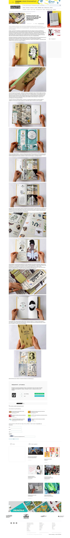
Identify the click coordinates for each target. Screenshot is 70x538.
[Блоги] (11, 444)
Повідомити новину (35, 5)
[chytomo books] (35, 2)
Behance (32, 378)
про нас (53, 522)
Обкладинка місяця (49, 9)
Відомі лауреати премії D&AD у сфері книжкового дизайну (18, 412)
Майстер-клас (46, 7)
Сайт (9, 431)
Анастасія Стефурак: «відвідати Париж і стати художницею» (32, 477)
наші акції (53, 524)
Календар (28, 7)
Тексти (28, 529)
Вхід (24, 5)
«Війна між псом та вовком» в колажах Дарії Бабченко (32, 457)
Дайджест (41, 525)
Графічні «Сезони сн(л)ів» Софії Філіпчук (32, 495)
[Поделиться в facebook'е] (22, 403)
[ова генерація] (54, 27)
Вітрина (51, 7)
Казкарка (54, 9)
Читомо (10, 11)
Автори (53, 528)
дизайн (15, 406)
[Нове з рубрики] (29, 444)
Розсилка (42, 5)
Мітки (40, 529)
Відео (34, 9)
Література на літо (39, 9)
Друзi (53, 526)
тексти (32, 9)
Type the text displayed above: (19, 436)
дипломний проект (20, 406)
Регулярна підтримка (39, 393)
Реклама (53, 525)
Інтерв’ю (35, 7)
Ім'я (9, 427)
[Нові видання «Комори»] (54, 36)
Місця (43, 7)
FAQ (52, 527)
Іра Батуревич (41, 23)
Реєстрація (29, 5)
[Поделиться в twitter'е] (23, 403)
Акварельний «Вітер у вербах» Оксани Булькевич (48, 495)
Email (10, 429)
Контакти (53, 523)
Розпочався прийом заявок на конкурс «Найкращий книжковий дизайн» (18, 419)
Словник (28, 9)
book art (40, 522)
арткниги (12, 406)
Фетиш (44, 9)
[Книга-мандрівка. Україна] (35, 511)
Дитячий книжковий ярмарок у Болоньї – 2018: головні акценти (48, 477)
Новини (24, 7)
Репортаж (32, 7)
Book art (39, 7)
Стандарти (24, 9)
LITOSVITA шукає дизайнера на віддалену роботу (39, 415)
